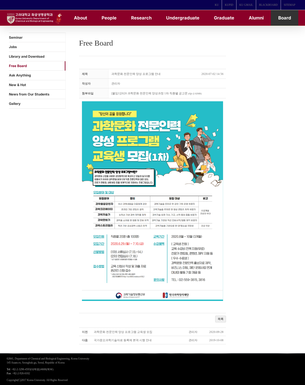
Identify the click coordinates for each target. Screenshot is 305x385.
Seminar (16, 37)
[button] (115, 83)
